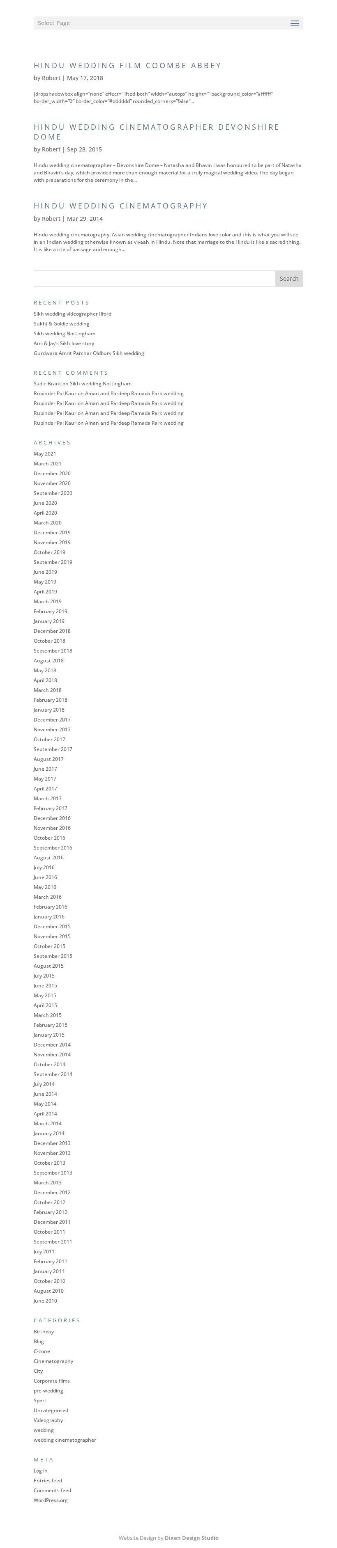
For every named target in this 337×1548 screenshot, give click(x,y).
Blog (39, 1341)
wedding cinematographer (65, 1439)
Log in (41, 1470)
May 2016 (45, 887)
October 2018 (49, 640)
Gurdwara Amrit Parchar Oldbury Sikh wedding (89, 353)
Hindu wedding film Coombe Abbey (128, 65)
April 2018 (45, 680)
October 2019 (49, 552)
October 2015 (49, 946)
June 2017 (45, 768)
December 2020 (52, 473)
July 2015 (44, 975)
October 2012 (49, 1202)
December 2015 (52, 926)
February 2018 (50, 699)
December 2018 (52, 630)
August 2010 (49, 1290)
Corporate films (52, 1380)
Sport (40, 1400)
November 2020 (52, 483)
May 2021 (45, 453)
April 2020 (45, 512)
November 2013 (52, 1153)
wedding (44, 1430)
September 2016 (53, 847)
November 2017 (52, 729)
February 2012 (50, 1212)
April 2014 (45, 1113)
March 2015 (48, 1015)
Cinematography (53, 1361)
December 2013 (52, 1143)
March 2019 (48, 601)
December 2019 (52, 532)
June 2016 (45, 877)
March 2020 (48, 522)
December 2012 (52, 1192)
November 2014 (52, 1054)
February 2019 (50, 611)
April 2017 (45, 788)
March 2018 (48, 690)
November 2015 (52, 936)
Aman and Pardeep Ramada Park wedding (134, 393)
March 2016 (48, 896)
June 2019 (45, 571)
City (38, 1370)
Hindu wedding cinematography (121, 206)
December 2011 (52, 1221)
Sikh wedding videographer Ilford (72, 313)
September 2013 (53, 1172)
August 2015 (49, 965)
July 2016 (44, 867)
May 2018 (45, 670)
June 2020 (45, 502)
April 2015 (45, 1005)
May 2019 (45, 581)
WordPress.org (51, 1500)
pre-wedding (48, 1390)
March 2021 (48, 463)
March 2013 (48, 1182)
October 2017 (49, 739)
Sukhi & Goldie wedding (62, 323)
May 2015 (45, 995)
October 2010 (49, 1281)
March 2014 (48, 1123)
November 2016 (52, 827)
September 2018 (53, 650)
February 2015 (50, 1024)
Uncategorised (51, 1410)
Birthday (44, 1331)
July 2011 (44, 1251)
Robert (51, 78)
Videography (48, 1420)
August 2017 (49, 759)
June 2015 (45, 985)
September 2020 (53, 493)
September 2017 (53, 749)
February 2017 (50, 808)
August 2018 (49, 660)
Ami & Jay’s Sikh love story (64, 343)
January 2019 (49, 621)
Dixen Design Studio (192, 1537)
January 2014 (49, 1133)
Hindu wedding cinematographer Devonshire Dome (157, 131)
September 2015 (53, 956)
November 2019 (52, 542)
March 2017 (48, 798)
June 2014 (45, 1093)
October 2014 (49, 1064)
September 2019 (53, 562)
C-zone (42, 1351)
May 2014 (45, 1103)
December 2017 (52, 719)
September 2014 (53, 1074)
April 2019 (45, 591)
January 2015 (49, 1034)
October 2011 (49, 1231)
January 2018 (49, 709)
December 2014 (52, 1044)
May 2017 (45, 778)
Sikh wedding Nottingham (64, 333)
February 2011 (50, 1261)
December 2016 (52, 818)
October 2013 (49, 1162)
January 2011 (49, 1271)
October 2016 (49, 837)
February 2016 (50, 906)
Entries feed (48, 1480)
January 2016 (49, 916)
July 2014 (44, 1084)
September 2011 (53, 1241)
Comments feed (52, 1490)
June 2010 (45, 1300)
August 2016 (49, 857)
